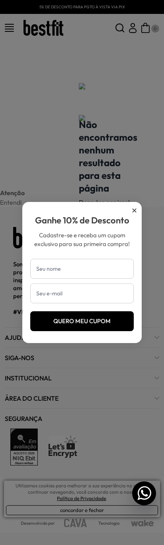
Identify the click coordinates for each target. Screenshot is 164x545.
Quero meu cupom (82, 321)
